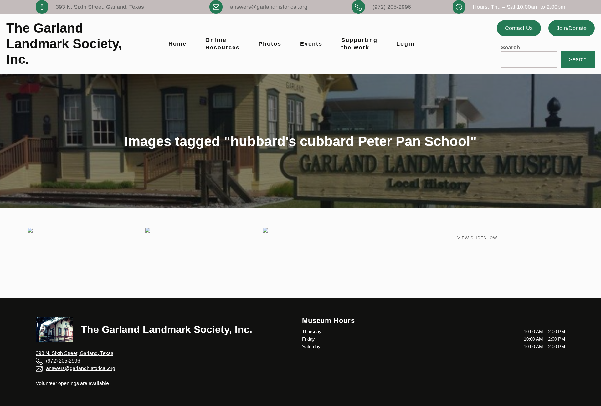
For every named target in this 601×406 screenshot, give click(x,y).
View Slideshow (477, 238)
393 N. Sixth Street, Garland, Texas (100, 7)
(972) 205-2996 (391, 7)
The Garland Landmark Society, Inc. (64, 44)
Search (510, 47)
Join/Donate (572, 28)
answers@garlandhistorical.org (268, 7)
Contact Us (519, 28)
